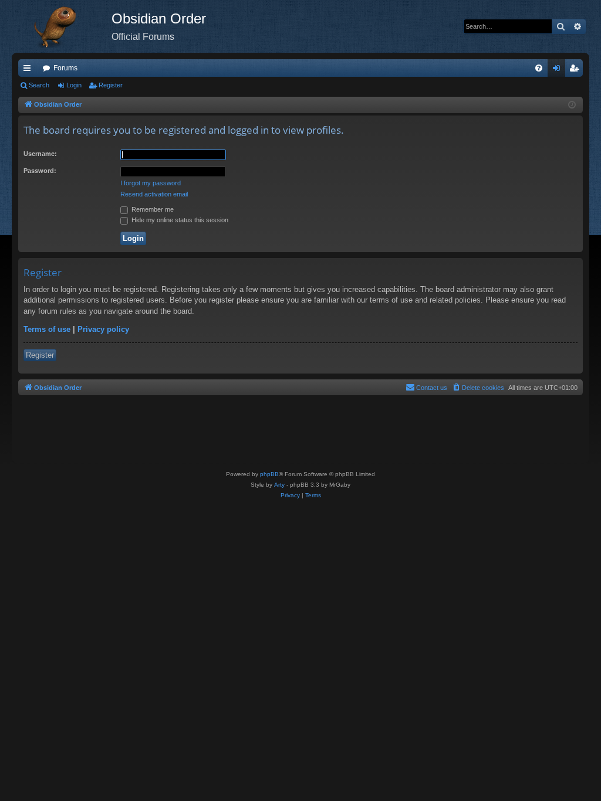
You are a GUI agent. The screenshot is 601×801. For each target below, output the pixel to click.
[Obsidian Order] (62, 26)
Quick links (29, 70)
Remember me (152, 209)
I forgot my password (150, 182)
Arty (279, 484)
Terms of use (46, 329)
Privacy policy (103, 329)
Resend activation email (154, 194)
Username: (40, 153)
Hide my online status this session (179, 219)
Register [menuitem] (576, 70)
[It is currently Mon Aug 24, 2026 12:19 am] (572, 105)
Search (39, 85)
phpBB (269, 474)
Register (111, 85)
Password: (39, 170)
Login (74, 85)
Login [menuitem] (558, 70)
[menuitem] (539, 68)
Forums (65, 68)
